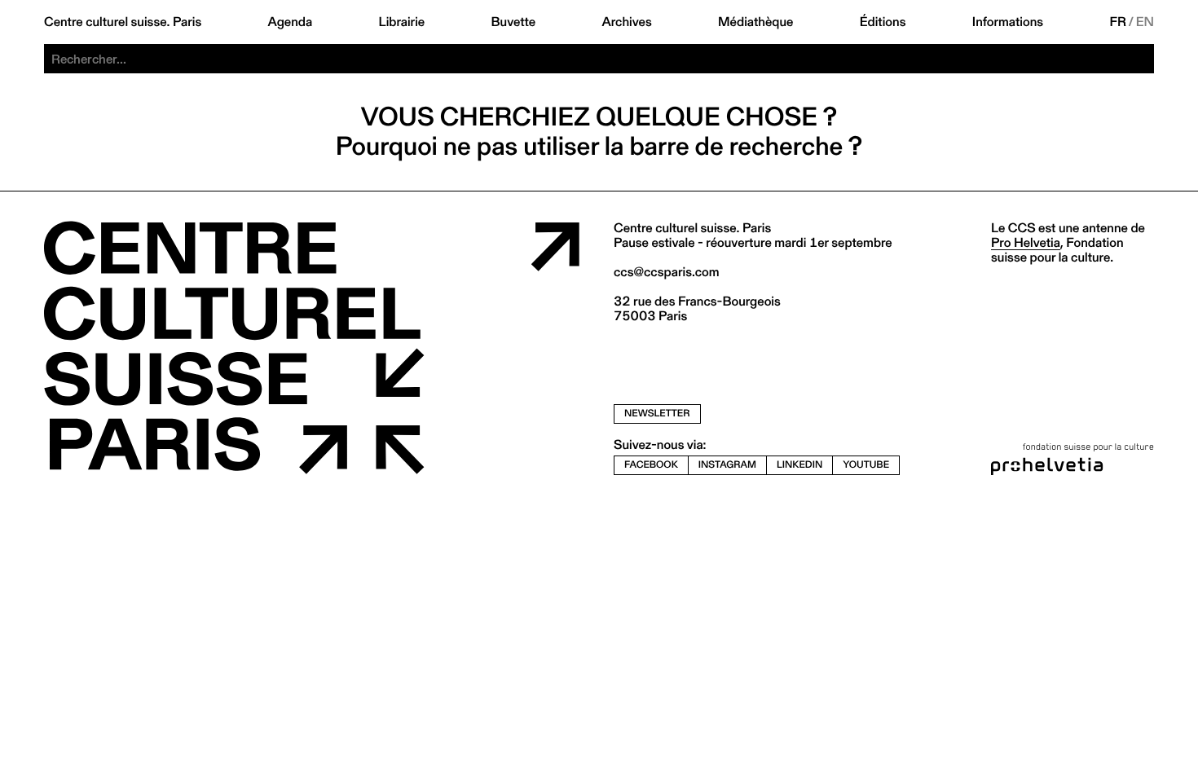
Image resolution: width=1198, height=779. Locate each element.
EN (1145, 22)
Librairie (402, 22)
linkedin (799, 465)
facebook (651, 465)
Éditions (883, 22)
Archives (626, 22)
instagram (727, 465)
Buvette (513, 22)
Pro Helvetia (1025, 242)
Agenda (290, 22)
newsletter (657, 413)
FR (1118, 22)
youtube (866, 465)
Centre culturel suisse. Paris (122, 22)
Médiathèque (755, 22)
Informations (1007, 22)
